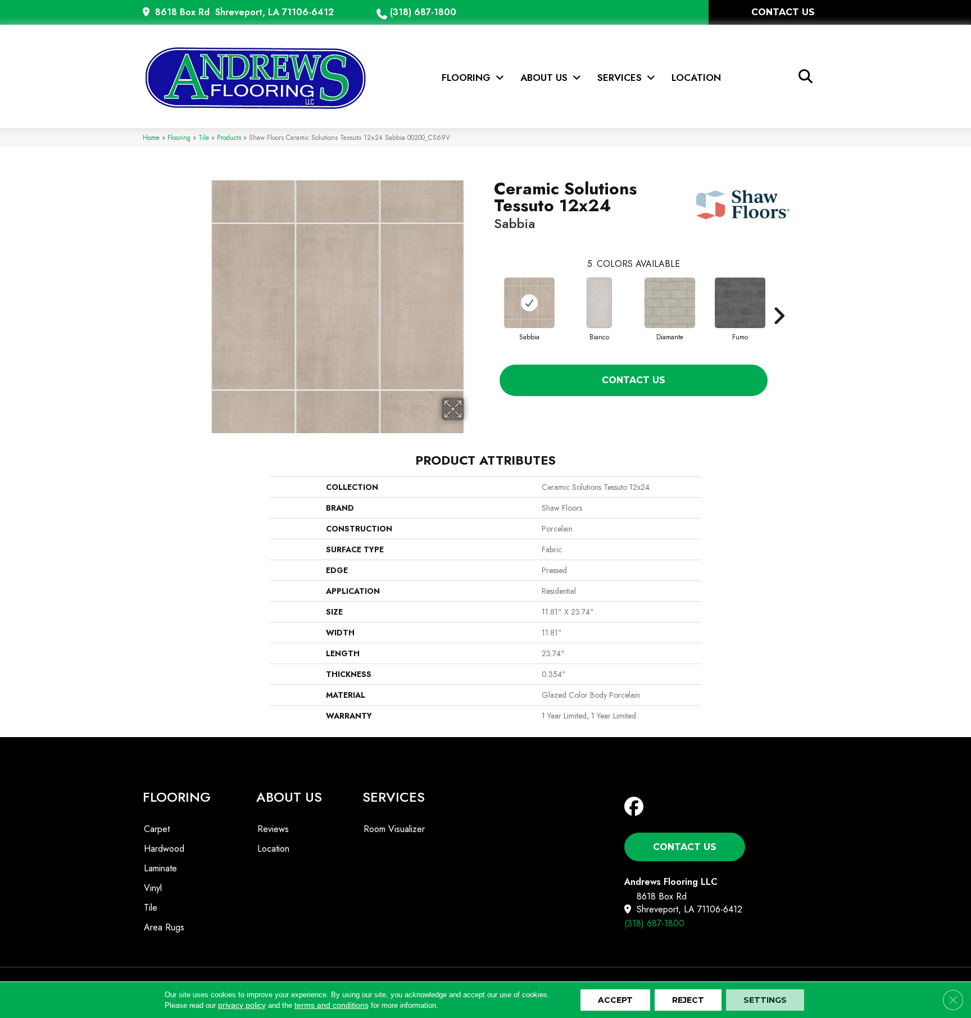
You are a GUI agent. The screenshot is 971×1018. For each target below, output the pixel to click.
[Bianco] (599, 303)
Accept (615, 1000)
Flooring (178, 137)
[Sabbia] (529, 303)
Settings (765, 1000)
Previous (488, 299)
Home (151, 137)
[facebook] (636, 807)
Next (778, 299)
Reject (688, 1000)
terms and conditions (331, 1005)
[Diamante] (670, 303)
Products (229, 137)
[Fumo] (740, 303)
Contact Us (633, 380)
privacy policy (242, 1005)
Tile (203, 137)
